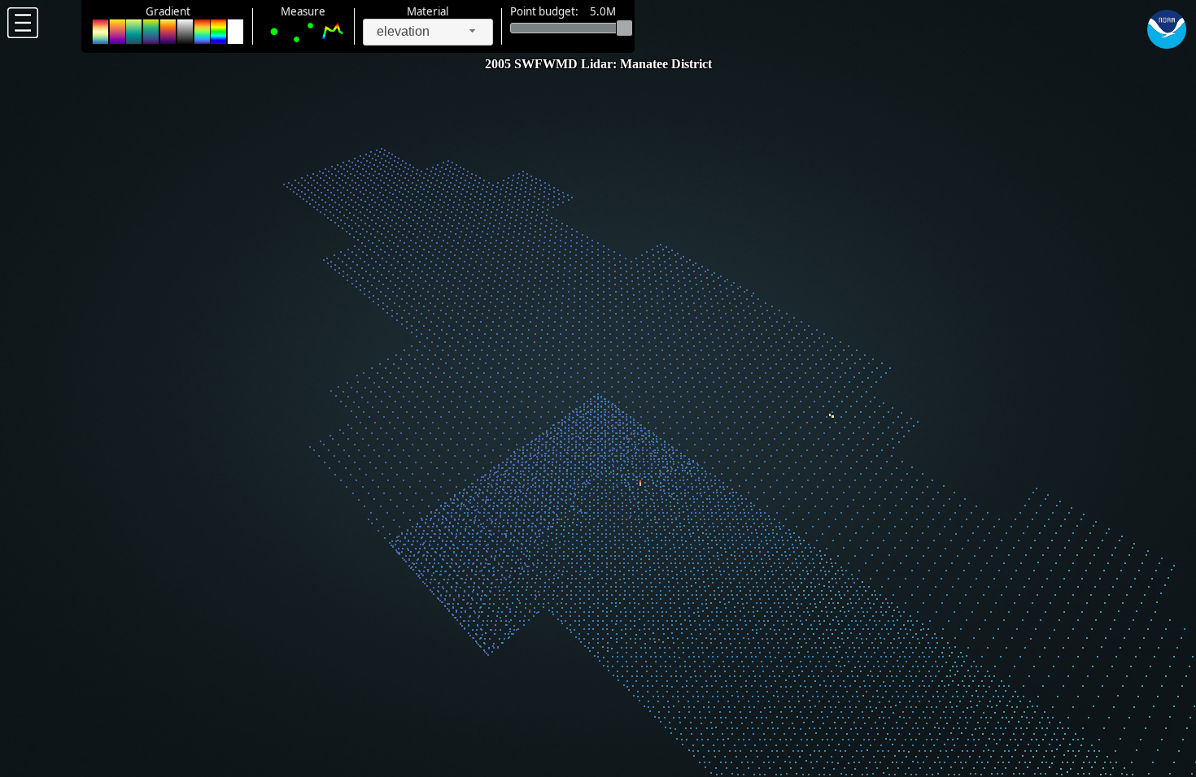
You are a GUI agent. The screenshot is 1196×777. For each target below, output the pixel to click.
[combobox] (428, 32)
